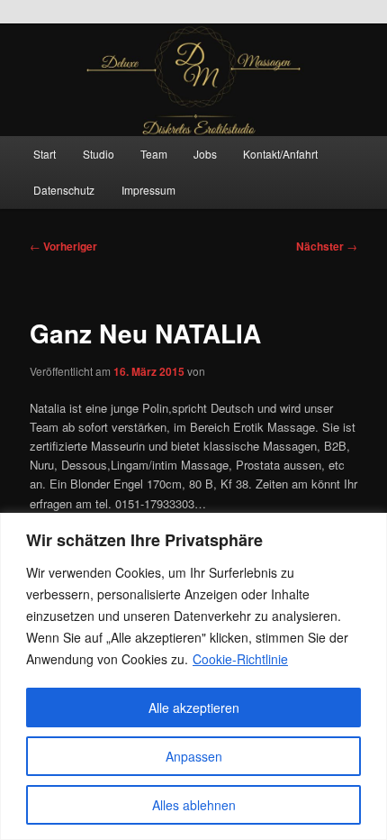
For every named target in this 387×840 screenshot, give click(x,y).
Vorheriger (63, 246)
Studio (98, 153)
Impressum (149, 189)
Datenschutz (63, 189)
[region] (193, 676)
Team (153, 153)
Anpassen (194, 756)
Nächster (326, 246)
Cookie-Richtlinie (240, 659)
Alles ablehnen (194, 805)
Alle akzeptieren (193, 707)
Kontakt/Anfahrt (280, 153)
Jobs (205, 153)
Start (44, 153)
